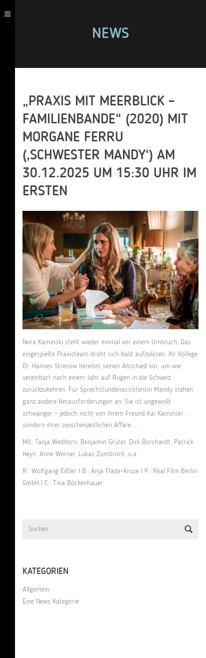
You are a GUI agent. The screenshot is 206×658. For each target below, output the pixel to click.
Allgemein (36, 589)
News (110, 33)
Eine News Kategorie (50, 601)
